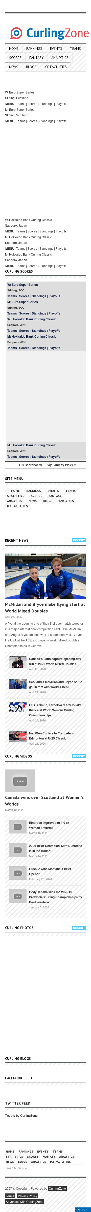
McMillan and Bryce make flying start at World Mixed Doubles (45, 607)
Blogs (31, 67)
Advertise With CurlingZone (24, 1201)
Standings (46, 103)
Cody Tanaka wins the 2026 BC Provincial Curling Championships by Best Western (55, 897)
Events (56, 48)
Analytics (60, 57)
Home (13, 48)
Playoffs (61, 103)
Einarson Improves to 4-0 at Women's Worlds (49, 825)
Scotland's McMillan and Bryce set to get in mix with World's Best (55, 684)
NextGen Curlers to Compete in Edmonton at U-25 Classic (51, 736)
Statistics (15, 496)
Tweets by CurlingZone (21, 1115)
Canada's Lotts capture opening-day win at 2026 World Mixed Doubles (55, 661)
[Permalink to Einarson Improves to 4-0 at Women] (18, 826)
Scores (15, 57)
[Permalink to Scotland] (18, 684)
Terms (10, 1196)
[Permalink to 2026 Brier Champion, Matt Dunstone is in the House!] (18, 849)
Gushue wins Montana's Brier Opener (50, 871)
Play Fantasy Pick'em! (62, 465)
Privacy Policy (27, 1196)
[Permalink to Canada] (18, 661)
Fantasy (36, 57)
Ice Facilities (55, 67)
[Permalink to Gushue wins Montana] (18, 872)
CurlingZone (57, 1188)
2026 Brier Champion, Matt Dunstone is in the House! (55, 848)
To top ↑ (83, 1209)
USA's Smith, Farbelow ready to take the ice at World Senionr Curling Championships (55, 710)
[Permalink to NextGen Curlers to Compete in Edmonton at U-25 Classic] (18, 735)
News (13, 67)
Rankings (34, 48)
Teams (75, 48)
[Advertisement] (45, 169)
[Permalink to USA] (18, 707)
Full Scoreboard (30, 465)
